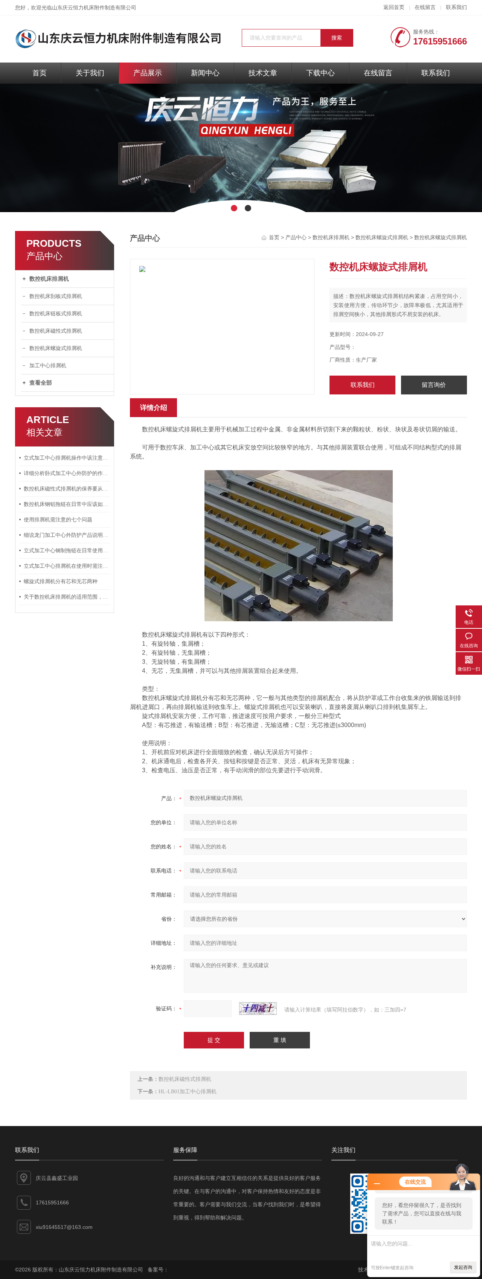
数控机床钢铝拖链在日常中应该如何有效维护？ (67, 504)
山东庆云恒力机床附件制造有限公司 (94, 8)
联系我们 (456, 7)
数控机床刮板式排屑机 (55, 296)
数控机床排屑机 (49, 279)
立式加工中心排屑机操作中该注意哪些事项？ (67, 458)
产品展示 (147, 73)
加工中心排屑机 (47, 365)
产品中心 (296, 237)
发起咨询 (463, 1267)
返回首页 (393, 7)
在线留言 (425, 7)
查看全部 (40, 383)
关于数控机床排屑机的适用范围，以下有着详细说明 (67, 597)
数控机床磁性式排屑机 (55, 331)
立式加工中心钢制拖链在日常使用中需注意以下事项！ (67, 550)
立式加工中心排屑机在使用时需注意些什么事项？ (67, 566)
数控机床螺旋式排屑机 (55, 348)
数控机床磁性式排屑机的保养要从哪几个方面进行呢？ (67, 489)
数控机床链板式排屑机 (55, 313)
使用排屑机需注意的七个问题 (58, 520)
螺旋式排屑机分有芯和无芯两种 (61, 581)
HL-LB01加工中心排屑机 (188, 1091)
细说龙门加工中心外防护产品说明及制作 (67, 535)
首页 (39, 73)
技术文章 (263, 73)
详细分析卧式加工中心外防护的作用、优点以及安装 (67, 473)
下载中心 (320, 73)
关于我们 (90, 73)
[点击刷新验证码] (258, 1008)
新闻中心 (205, 73)
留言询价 (434, 385)
